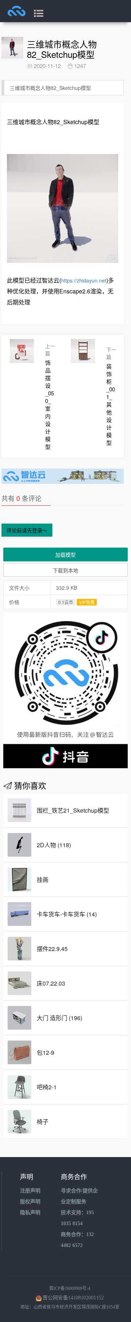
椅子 (42, 1121)
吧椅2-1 (47, 1087)
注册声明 (30, 1190)
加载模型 (65, 554)
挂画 (42, 879)
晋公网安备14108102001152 (73, 1298)
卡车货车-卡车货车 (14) (67, 914)
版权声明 (30, 1201)
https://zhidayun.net (83, 280)
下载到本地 (65, 570)
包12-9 (45, 1052)
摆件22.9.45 (52, 948)
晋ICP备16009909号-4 (69, 1288)
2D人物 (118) (54, 845)
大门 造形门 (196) (59, 1018)
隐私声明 (30, 1212)
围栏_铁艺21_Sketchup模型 (73, 810)
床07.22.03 (51, 983)
